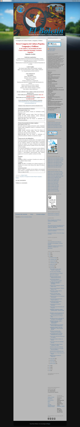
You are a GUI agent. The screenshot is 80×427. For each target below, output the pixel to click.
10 (49, 368)
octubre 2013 (53, 261)
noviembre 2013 (53, 259)
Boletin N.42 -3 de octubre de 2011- (55, 162)
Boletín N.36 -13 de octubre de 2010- (55, 174)
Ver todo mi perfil (51, 50)
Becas (49, 401)
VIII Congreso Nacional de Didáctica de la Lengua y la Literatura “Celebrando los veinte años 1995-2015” (56, 226)
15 (49, 253)
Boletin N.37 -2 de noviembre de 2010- (55, 173)
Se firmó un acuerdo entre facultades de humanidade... (56, 332)
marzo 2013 (52, 361)
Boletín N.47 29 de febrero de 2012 (55, 125)
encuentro (22, 176)
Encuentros (50, 398)
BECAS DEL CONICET (54, 274)
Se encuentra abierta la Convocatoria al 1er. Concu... (56, 280)
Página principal (51, 397)
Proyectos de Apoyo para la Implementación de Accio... (56, 277)
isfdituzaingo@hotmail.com (23, 101)
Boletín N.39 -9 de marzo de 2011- (55, 166)
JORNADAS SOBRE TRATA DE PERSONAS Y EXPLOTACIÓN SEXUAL (56, 328)
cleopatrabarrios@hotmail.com (36, 101)
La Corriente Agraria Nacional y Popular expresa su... (56, 299)
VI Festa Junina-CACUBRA (55, 271)
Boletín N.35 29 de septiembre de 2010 (55, 176)
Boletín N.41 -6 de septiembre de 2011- (55, 163)
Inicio (31, 214)
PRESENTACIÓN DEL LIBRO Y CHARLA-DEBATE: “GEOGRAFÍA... (56, 322)
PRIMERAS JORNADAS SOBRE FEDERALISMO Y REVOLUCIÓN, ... (57, 310)
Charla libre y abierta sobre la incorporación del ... (56, 291)
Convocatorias (51, 400)
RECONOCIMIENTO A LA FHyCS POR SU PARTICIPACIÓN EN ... (57, 325)
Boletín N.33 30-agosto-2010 (53, 179)
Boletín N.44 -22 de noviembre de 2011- (56, 159)
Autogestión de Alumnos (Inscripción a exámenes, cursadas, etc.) (55, 246)
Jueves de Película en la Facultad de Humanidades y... (56, 349)
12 (49, 365)
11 (49, 367)
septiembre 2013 (53, 262)
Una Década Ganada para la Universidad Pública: (55, 302)
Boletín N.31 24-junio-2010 (53, 182)
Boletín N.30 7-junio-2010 (53, 183)
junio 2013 (52, 267)
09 (49, 370)
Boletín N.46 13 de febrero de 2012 (55, 127)
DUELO (49, 223)
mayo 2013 (52, 358)
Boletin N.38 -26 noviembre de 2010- (55, 171)
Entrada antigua (40, 214)
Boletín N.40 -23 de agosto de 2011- (55, 165)
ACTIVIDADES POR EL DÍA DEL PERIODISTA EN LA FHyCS (56, 334)
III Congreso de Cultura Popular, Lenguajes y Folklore (56, 345)
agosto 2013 (52, 264)
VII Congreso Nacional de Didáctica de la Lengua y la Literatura (56, 230)
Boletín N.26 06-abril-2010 (53, 189)
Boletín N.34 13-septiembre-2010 (54, 177)
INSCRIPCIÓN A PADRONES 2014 (57, 351)
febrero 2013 (53, 363)
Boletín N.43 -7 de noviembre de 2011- (55, 160)
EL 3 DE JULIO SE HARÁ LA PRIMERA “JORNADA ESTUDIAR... (55, 282)
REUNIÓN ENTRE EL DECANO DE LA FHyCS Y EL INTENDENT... (57, 319)
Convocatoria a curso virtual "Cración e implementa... (55, 270)
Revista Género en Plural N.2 (53, 213)
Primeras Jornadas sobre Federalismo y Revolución (55, 294)
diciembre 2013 (53, 257)
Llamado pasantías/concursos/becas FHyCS (51, 405)
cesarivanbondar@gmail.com (30, 103)
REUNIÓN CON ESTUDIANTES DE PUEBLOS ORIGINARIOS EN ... (57, 314)
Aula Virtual (50, 248)
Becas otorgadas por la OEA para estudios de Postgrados (54, 220)
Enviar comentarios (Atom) (26, 216)
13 (49, 256)
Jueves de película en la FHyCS (56, 273)
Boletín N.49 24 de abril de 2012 (54, 122)
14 (49, 254)
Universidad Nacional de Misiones (54, 241)
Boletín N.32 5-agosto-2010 (53, 180)
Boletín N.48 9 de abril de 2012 (54, 124)
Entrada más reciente (21, 214)
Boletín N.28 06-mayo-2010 (53, 186)
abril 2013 (52, 360)
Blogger (48, 423)
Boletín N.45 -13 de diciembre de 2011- (55, 157)
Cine (49, 403)
